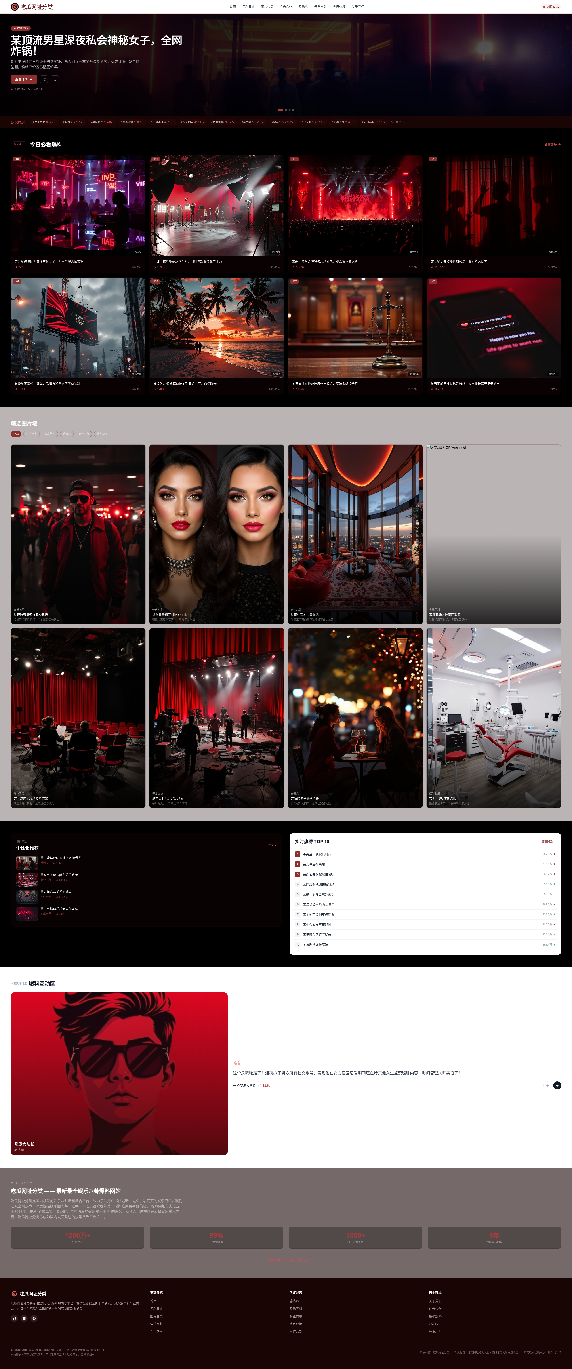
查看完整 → (549, 841)
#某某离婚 (44, 122)
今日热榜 (339, 6)
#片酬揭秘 (222, 122)
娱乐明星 (31, 434)
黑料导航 (248, 6)
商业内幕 (83, 434)
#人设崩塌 (373, 122)
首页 (233, 6)
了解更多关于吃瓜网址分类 (283, 1260)
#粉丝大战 (343, 122)
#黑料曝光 (102, 122)
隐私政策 (435, 1324)
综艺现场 (102, 434)
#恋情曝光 (252, 122)
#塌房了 (73, 122)
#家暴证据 (132, 122)
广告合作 (286, 6)
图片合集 (267, 6)
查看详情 (21, 79)
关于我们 (358, 6)
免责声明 (435, 1331)
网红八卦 (296, 1331)
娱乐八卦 (320, 6)
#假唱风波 (282, 122)
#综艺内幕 (192, 122)
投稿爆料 (435, 1316)
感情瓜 (67, 434)
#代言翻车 (313, 122)
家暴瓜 (303, 6)
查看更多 (551, 144)
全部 (16, 434)
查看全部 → (397, 122)
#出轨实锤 (162, 122)
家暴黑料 (49, 434)
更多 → (272, 845)
